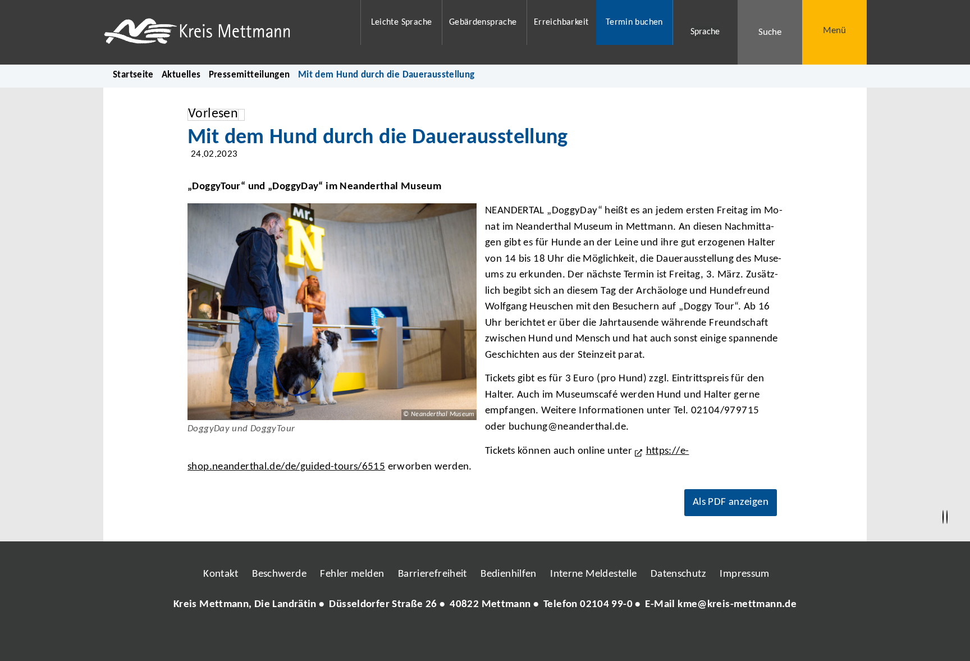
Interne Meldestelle (593, 574)
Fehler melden (352, 574)
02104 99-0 (606, 604)
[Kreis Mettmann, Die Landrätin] (485, 605)
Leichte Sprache (401, 22)
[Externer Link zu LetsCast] (559, 638)
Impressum (744, 574)
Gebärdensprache (483, 22)
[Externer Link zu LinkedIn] (484, 638)
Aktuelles (181, 75)
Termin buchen (634, 22)
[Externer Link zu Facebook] (408, 638)
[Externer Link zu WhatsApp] (534, 638)
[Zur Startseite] (224, 32)
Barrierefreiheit (432, 574)
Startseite (133, 75)
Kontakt (221, 574)
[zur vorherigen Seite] (943, 517)
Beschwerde (279, 574)
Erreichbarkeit (561, 22)
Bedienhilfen (509, 574)
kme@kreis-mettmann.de (737, 604)
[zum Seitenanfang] (947, 517)
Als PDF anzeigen (730, 502)
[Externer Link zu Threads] (458, 638)
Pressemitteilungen (249, 75)
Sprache (705, 32)
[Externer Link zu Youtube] (509, 638)
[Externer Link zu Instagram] (433, 638)
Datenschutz (678, 574)
